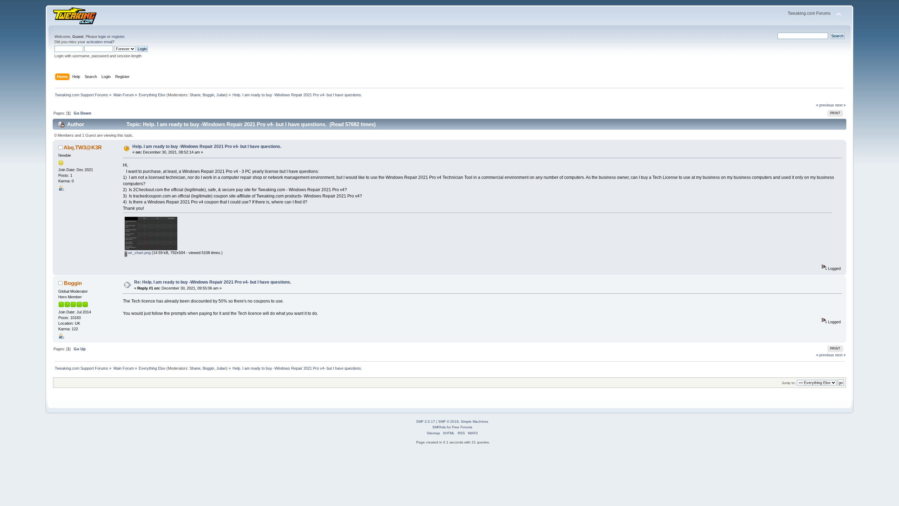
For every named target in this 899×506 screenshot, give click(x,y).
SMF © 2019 (448, 421)
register (118, 36)
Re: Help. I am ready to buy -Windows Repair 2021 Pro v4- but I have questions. (212, 282)
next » (840, 105)
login (102, 36)
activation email (99, 42)
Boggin (208, 95)
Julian (221, 95)
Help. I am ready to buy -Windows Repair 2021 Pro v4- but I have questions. (206, 146)
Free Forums (462, 427)
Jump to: (789, 383)
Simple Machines (474, 421)
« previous (825, 105)
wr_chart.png (139, 253)
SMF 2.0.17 (425, 421)
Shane (195, 95)
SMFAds (439, 427)
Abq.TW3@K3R (83, 147)
